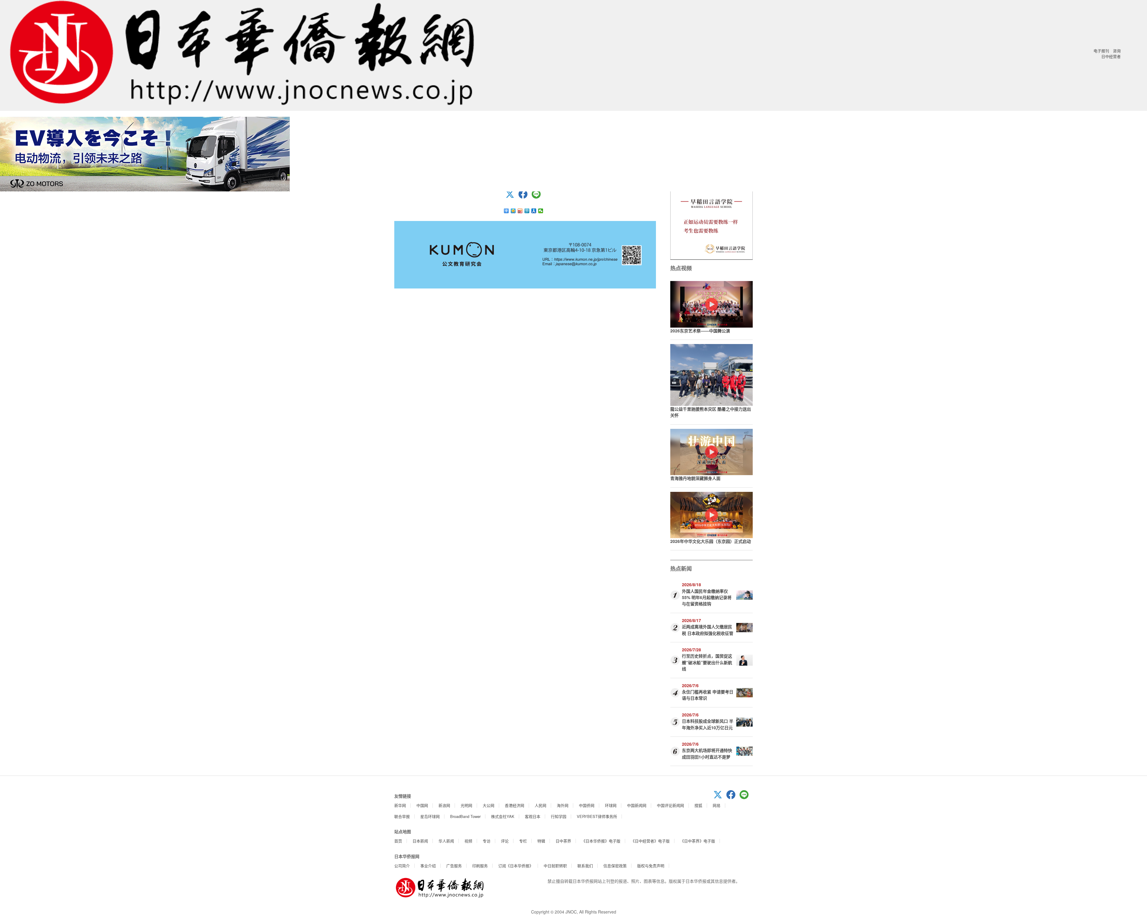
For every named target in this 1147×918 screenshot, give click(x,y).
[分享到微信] (540, 210)
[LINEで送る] (538, 197)
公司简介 (402, 865)
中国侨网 (586, 805)
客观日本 (532, 816)
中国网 (422, 805)
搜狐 (698, 805)
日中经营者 (1111, 56)
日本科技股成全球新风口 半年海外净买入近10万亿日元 (707, 724)
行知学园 (558, 816)
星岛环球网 (430, 816)
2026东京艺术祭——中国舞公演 (700, 331)
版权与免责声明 (650, 865)
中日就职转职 (555, 865)
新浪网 (444, 805)
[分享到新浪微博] (520, 210)
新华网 (400, 805)
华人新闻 (446, 841)
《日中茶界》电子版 (697, 841)
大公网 (488, 805)
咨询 (1117, 50)
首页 (398, 841)
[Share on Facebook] (525, 197)
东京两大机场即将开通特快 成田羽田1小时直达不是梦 (707, 753)
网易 (716, 805)
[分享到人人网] (533, 210)
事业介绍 (428, 865)
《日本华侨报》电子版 (601, 841)
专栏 (523, 841)
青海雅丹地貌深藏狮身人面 (695, 478)
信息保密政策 (615, 865)
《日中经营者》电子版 (650, 841)
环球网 (611, 805)
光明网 (466, 805)
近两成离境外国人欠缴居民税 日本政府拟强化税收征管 (707, 630)
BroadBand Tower (465, 816)
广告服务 (454, 865)
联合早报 (402, 816)
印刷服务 (480, 865)
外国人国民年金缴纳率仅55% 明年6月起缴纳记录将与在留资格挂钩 (707, 597)
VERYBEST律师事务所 (597, 816)
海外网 (562, 805)
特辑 (541, 841)
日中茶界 (563, 841)
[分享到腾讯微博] (527, 210)
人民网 (540, 805)
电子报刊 (1101, 50)
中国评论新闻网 (670, 805)
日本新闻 (420, 841)
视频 (468, 841)
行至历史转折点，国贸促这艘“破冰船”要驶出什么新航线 (707, 662)
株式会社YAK (502, 816)
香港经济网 (514, 805)
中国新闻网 (636, 805)
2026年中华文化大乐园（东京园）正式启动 (710, 541)
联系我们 (585, 865)
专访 (486, 841)
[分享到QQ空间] (513, 210)
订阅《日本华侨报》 (515, 865)
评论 (505, 841)
